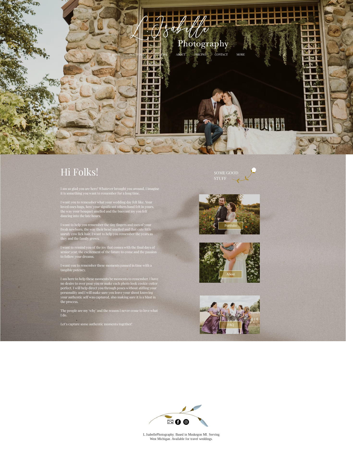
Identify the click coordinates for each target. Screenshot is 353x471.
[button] (239, 54)
